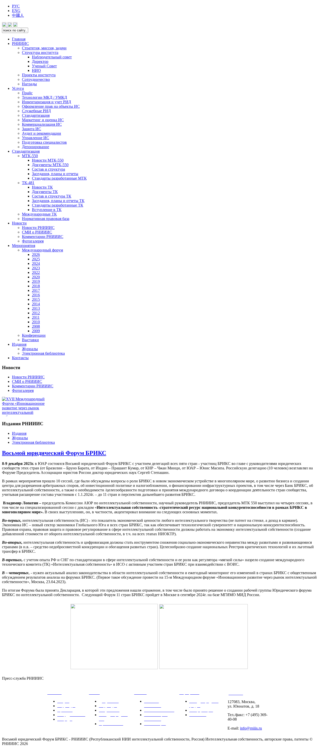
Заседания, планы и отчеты (55, 174)
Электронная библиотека (43, 353)
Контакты (20, 358)
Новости (19, 223)
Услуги (18, 88)
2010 (36, 322)
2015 (36, 299)
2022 (36, 272)
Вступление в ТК (47, 210)
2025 (36, 259)
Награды (29, 84)
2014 (36, 304)
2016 (36, 295)
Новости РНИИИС (38, 227)
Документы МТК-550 (50, 165)
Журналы (30, 349)
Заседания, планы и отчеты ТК (58, 201)
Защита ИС (31, 129)
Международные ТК (39, 214)
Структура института (40, 52)
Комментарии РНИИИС (42, 236)
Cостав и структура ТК (51, 196)
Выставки (30, 340)
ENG (16, 10)
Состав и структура (48, 169)
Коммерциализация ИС (42, 124)
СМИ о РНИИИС (37, 232)
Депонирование (35, 147)
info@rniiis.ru (251, 728)
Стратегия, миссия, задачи (44, 48)
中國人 (18, 15)
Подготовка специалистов (44, 142)
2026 (36, 254)
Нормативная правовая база (45, 218)
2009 (36, 331)
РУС (16, 6)
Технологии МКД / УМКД (44, 97)
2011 (36, 317)
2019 (36, 281)
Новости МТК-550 (48, 160)
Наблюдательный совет (52, 57)
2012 (36, 313)
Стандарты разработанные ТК (57, 205)
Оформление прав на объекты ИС (51, 106)
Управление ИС (35, 138)
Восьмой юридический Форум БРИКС (54, 453)
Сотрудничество (36, 79)
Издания (19, 344)
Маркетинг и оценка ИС (43, 120)
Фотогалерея (33, 241)
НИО (36, 70)
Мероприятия (23, 245)
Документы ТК (45, 192)
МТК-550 (30, 156)
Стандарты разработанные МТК (59, 178)
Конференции (34, 335)
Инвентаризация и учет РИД (46, 102)
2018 (36, 286)
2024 (36, 263)
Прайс (27, 93)
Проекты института (39, 75)
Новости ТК (42, 187)
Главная (18, 39)
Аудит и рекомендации (41, 133)
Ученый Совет (44, 66)
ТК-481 (28, 183)
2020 (36, 277)
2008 (36, 326)
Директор (40, 61)
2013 (36, 308)
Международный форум (42, 250)
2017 (36, 290)
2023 (36, 268)
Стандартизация (36, 115)
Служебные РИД (36, 111)
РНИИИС (20, 43)
